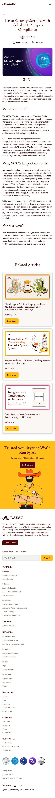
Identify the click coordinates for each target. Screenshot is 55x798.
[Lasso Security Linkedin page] (15, 785)
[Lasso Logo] (9, 4)
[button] (50, 3)
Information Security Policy (12, 778)
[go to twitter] (29, 80)
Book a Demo (27, 465)
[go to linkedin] (24, 80)
